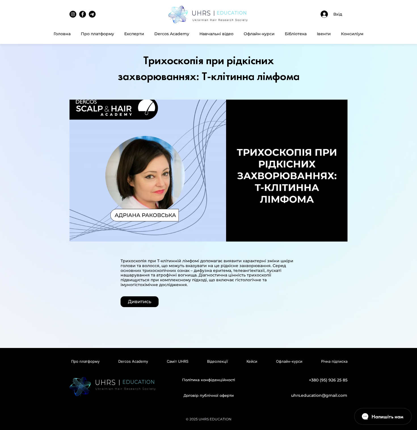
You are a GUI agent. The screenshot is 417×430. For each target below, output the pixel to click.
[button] (216, 33)
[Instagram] (73, 14)
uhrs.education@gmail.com (319, 395)
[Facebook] (82, 14)
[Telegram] (92, 14)
